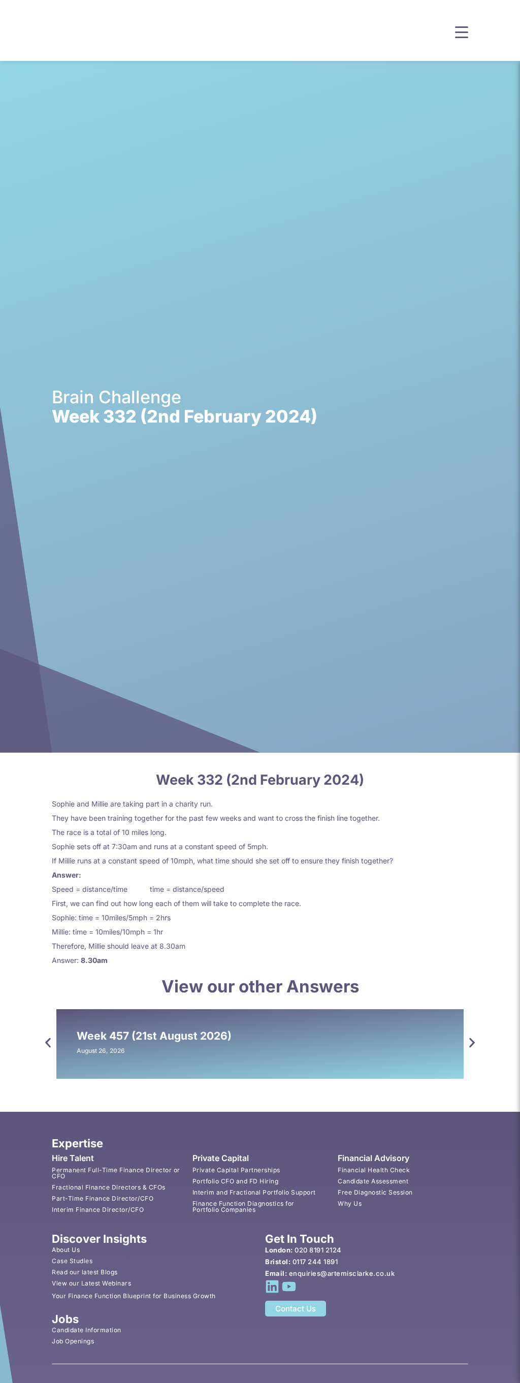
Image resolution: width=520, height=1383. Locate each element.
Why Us (350, 1203)
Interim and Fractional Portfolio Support (254, 1192)
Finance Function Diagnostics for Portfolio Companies (243, 1206)
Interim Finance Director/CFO (98, 1209)
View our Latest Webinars (91, 1283)
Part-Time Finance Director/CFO (102, 1198)
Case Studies (72, 1261)
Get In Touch (299, 1238)
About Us (66, 1249)
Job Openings (73, 1341)
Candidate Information (86, 1330)
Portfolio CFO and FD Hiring (235, 1181)
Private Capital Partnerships (236, 1170)
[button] (461, 31)
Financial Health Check (374, 1170)
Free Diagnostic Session (375, 1192)
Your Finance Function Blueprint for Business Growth (134, 1296)
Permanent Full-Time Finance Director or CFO (116, 1173)
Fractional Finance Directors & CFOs (109, 1187)
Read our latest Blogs (85, 1272)
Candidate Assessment (373, 1181)
